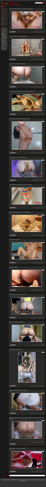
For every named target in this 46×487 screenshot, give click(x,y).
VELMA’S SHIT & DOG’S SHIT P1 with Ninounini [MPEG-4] (4, 48)
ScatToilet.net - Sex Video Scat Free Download (11, 3)
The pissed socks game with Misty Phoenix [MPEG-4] (4, 32)
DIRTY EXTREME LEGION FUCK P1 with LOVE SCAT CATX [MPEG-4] (21, 8)
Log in (2, 6)
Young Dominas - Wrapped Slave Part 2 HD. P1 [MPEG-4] (4, 45)
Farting (23, 479)
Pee (41, 479)
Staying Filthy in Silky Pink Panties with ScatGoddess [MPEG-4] (19, 212)
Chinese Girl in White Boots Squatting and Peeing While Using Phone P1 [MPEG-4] (4, 34)
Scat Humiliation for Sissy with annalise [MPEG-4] (17, 448)
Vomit (2, 15)
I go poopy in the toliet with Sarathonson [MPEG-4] (17, 63)
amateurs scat (9, 479)
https (33, 479)
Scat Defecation (3, 12)
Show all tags (23, 481)
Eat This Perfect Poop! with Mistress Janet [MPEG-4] (18, 294)
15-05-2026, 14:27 (41, 290)
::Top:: (23, 486)
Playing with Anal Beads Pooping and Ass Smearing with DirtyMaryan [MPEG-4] (4, 42)
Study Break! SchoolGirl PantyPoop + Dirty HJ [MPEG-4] (18, 390)
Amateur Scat (6, 479)
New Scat (11, 9)
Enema (20, 479)
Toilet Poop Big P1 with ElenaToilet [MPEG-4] (4, 46)
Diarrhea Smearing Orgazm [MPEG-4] (15, 349)
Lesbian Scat (39, 479)
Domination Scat (3, 10)
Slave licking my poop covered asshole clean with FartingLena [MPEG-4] (3, 29)
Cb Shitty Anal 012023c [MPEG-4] (14, 239)
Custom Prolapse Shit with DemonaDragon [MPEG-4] (3, 40)
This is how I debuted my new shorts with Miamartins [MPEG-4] (19, 118)
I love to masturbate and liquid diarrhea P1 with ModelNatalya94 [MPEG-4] (21, 91)
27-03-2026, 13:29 (41, 471)
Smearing (2, 14)
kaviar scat (35, 479)
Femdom (25, 479)
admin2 (33, 59)
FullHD (32, 479)
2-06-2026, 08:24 (41, 235)
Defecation (12, 479)
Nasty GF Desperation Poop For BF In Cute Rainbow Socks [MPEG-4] (20, 184)
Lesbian (2, 11)
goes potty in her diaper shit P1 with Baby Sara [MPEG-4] (4, 44)
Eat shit (17, 479)
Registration (5, 6)
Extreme (22, 479)
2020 (2, 479)
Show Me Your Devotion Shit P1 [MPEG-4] (4, 49)
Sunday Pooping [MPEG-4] (13, 267)
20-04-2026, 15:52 (41, 413)
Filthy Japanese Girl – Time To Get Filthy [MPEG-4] (17, 157)
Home (44, 6)
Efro (18, 479)
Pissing (44, 479)
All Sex (4, 479)
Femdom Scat (28, 479)
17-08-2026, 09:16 (41, 59)
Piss (42, 479)
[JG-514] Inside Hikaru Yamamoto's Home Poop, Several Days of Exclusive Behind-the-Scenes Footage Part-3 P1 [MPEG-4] (4, 36)
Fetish (30, 479)
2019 (1, 479)
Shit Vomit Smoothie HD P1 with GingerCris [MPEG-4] (18, 36)
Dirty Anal (15, 479)
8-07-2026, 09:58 (41, 114)
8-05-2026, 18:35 (41, 317)
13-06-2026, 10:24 (41, 180)
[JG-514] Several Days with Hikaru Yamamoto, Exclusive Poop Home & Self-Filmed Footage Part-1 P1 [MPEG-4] (4, 39)
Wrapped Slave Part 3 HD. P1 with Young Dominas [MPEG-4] (4, 30)
